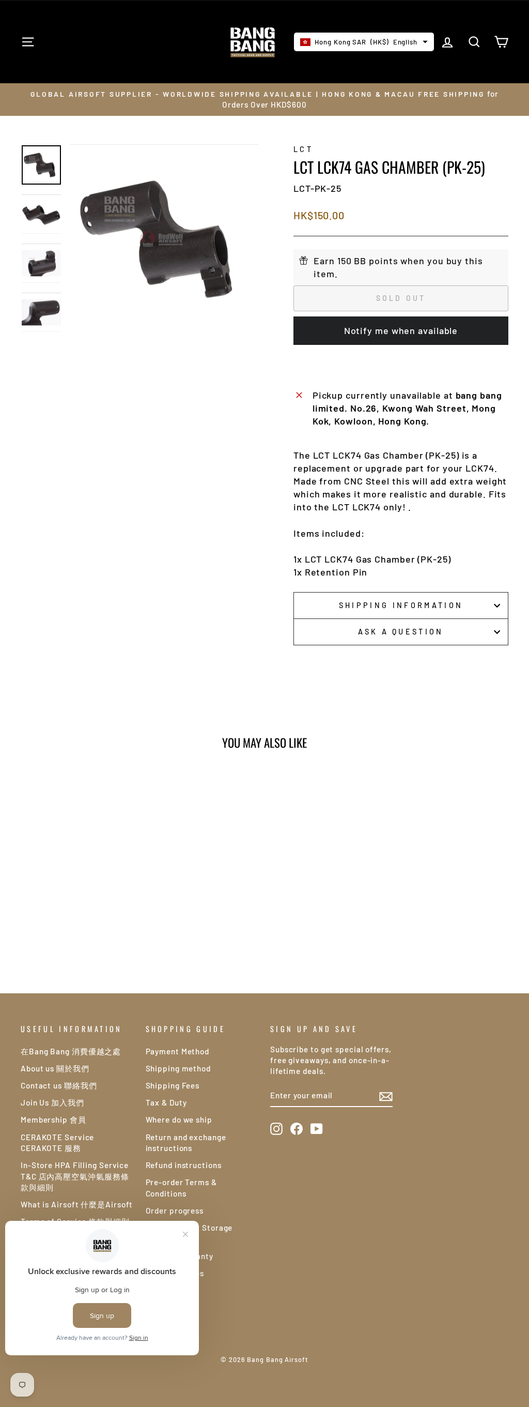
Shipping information (401, 605)
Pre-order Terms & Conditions (181, 1187)
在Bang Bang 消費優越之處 (71, 1051)
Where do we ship (179, 1119)
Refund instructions (184, 1165)
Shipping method (178, 1068)
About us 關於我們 (55, 1068)
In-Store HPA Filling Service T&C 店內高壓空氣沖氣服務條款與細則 (75, 1176)
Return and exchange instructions (186, 1142)
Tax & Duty (166, 1102)
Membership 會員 (53, 1119)
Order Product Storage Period (189, 1233)
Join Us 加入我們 (52, 1102)
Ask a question (400, 631)
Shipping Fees (173, 1085)
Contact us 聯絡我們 (59, 1085)
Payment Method (178, 1051)
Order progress (175, 1210)
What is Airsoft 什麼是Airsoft (77, 1204)
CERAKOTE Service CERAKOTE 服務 (57, 1142)
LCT (303, 149)
